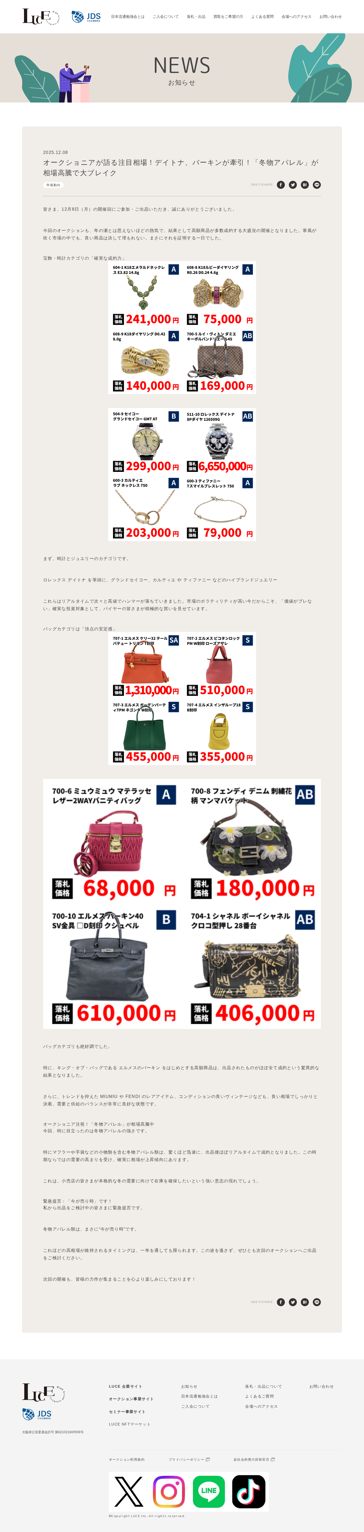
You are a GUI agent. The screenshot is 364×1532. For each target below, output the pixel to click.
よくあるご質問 (259, 1396)
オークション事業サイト (131, 1399)
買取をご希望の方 (228, 16)
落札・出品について (263, 1386)
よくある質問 (262, 16)
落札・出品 (196, 16)
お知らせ (189, 1386)
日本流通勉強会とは (128, 16)
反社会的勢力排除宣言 (251, 1459)
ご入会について (166, 16)
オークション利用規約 (127, 1459)
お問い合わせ (330, 16)
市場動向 (53, 185)
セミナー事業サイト (127, 1412)
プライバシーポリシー (186, 1459)
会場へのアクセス (297, 16)
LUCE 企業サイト (126, 1386)
